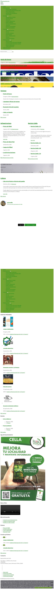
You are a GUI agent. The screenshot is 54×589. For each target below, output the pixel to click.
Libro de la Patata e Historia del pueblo (14, 181)
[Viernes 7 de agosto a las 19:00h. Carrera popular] (7, 219)
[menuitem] (4, 6)
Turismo (3, 91)
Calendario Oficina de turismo (11, 101)
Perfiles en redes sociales (8, 522)
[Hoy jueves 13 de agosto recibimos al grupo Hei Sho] (20, 211)
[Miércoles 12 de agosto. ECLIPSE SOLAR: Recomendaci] (20, 219)
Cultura (3, 178)
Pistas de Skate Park (8, 142)
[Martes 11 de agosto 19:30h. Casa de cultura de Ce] (47, 211)
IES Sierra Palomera (7, 529)
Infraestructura (6, 123)
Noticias (10, 74)
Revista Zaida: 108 (36, 148)
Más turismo (3, 117)
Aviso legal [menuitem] (5, 572)
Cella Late (13, 184)
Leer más (5, 139)
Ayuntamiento (12, 62)
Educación (9, 86)
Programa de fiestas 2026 (9, 72)
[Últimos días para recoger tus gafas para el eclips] (47, 219)
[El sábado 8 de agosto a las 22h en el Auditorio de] (33, 219)
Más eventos (3, 413)
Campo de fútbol (7, 147)
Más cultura (3, 196)
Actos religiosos (7, 419)
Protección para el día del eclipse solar (14, 66)
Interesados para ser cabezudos (11, 78)
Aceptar (36, 587)
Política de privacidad (47, 587)
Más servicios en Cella (33, 158)
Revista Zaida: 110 (36, 153)
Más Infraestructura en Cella (7, 157)
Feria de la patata (7, 386)
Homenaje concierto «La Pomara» (11, 367)
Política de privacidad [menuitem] (8, 576)
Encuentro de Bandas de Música (10, 406)
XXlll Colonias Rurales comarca (11, 84)
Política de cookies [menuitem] (7, 573)
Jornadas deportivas (8, 348)
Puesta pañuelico (7, 425)
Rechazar (40, 587)
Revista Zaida (32, 123)
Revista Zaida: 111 (36, 143)
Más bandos (3, 432)
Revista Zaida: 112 (36, 126)
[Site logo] (5, 2)
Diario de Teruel (6, 532)
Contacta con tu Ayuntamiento (10, 520)
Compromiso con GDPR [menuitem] (8, 575)
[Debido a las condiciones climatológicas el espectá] (7, 211)
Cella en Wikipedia (7, 530)
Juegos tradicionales (8, 329)
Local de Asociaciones (9, 152)
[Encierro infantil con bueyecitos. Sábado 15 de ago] (33, 211)
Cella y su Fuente (8, 112)
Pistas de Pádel (7, 126)
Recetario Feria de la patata (11, 107)
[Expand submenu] (7, 29)
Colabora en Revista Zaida (9, 521)
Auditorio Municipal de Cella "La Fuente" (19, 334)
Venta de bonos (6, 59)
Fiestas (8, 423)
